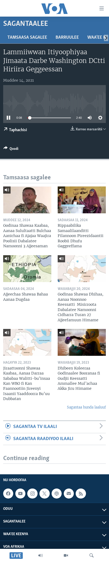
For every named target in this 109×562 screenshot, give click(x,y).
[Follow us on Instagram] (32, 494)
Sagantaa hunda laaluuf (86, 407)
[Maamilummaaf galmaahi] (69, 494)
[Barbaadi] (91, 555)
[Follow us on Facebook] (8, 494)
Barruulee (67, 37)
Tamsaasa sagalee (27, 37)
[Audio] (40, 555)
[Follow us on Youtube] (20, 494)
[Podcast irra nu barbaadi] (57, 494)
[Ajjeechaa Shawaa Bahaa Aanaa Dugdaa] (27, 268)
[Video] (66, 555)
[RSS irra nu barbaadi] (81, 494)
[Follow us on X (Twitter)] (44, 494)
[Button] (10, 150)
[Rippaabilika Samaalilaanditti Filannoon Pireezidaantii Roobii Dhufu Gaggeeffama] (82, 199)
